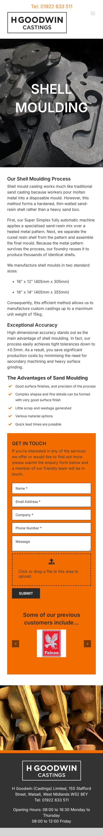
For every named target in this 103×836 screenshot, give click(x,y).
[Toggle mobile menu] (93, 13)
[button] (15, 643)
